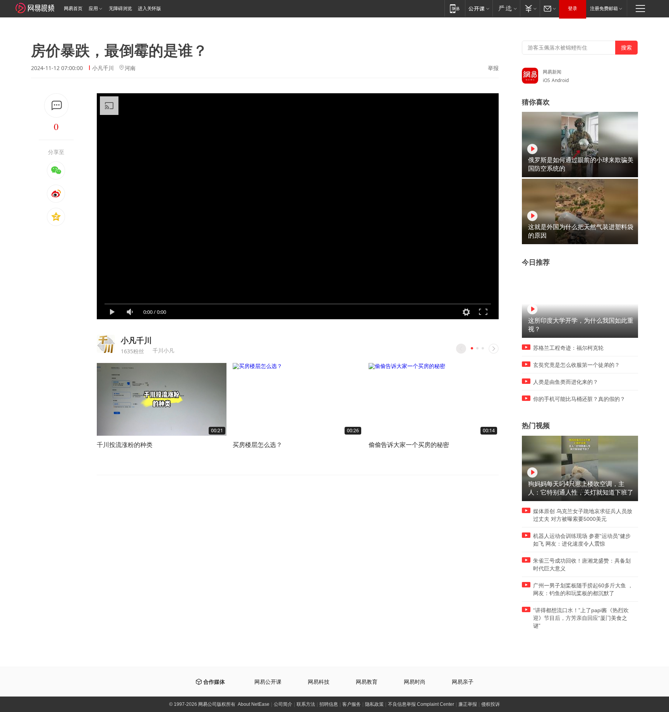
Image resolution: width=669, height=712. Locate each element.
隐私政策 (374, 704)
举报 (493, 68)
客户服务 (351, 704)
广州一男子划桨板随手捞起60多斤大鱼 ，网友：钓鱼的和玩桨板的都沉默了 (583, 589)
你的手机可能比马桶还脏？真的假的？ (579, 399)
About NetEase (253, 704)
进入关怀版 (149, 8)
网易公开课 (267, 682)
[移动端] (454, 8)
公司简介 (283, 704)
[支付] (530, 8)
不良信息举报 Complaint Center (421, 704)
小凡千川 (103, 68)
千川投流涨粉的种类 (125, 444)
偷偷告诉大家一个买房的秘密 (409, 444)
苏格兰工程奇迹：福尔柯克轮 (568, 348)
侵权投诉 (490, 704)
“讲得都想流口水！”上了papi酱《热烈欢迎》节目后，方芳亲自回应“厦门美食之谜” (581, 618)
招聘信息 (328, 704)
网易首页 (73, 8)
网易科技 (318, 682)
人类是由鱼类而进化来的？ (565, 382)
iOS (546, 80)
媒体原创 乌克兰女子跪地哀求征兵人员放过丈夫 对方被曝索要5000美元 (582, 515)
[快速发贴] (56, 105)
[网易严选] (506, 8)
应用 (93, 8)
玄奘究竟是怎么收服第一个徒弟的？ (576, 365)
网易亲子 (462, 682)
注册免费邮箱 (604, 8)
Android (560, 80)
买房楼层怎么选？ (257, 444)
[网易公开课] (478, 8)
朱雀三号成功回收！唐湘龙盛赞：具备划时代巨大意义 (582, 565)
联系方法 (306, 704)
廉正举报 (467, 704)
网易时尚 (414, 682)
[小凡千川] (106, 344)
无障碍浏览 (120, 8)
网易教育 (366, 682)
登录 (572, 8)
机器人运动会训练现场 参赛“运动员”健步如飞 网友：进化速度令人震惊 (582, 540)
